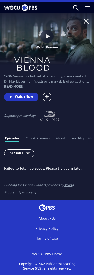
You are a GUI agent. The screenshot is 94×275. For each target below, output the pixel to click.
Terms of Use (47, 238)
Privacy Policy (47, 228)
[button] (75, 7)
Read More (13, 86)
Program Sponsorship (20, 192)
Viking (69, 185)
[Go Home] (86, 21)
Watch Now (24, 97)
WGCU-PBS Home (47, 254)
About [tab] (60, 138)
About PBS (47, 218)
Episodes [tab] (12, 138)
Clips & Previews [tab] (38, 138)
